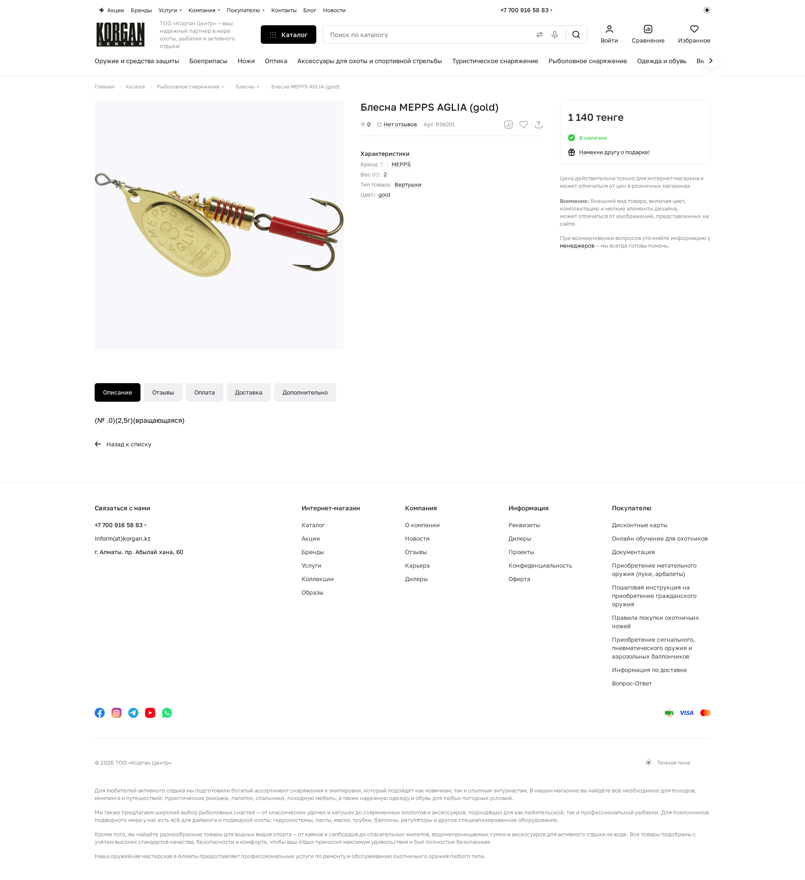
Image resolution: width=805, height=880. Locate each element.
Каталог (313, 524)
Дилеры (416, 578)
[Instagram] (116, 713)
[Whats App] (167, 713)
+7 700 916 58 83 (524, 9)
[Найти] (576, 34)
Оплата (204, 392)
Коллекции (318, 578)
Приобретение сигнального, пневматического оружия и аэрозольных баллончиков (653, 648)
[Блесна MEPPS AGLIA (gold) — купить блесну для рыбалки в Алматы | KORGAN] (219, 224)
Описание (117, 392)
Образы (312, 592)
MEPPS (401, 164)
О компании (422, 524)
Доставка (248, 392)
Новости (417, 538)
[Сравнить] (508, 124)
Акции (311, 538)
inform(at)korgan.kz (123, 538)
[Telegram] (133, 713)
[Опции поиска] (538, 34)
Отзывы (163, 392)
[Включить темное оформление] (707, 10)
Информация (528, 508)
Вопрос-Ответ (632, 683)
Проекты (521, 551)
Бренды (313, 551)
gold (384, 194)
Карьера (417, 565)
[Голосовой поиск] (556, 34)
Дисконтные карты (639, 524)
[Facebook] (100, 713)
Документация (633, 551)
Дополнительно (305, 392)
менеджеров (577, 245)
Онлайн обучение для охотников (660, 538)
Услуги (311, 565)
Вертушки (408, 184)
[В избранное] (523, 124)
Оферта (519, 578)
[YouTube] (150, 713)
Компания (421, 508)
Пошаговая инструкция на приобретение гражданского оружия (654, 596)
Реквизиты (524, 524)
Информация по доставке (649, 669)
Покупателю (631, 508)
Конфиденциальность (540, 565)
